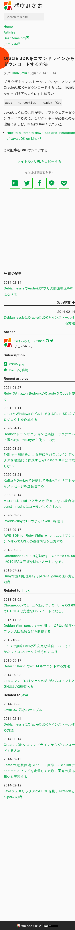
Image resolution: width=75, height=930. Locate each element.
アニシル (10, 43)
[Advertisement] (37, 228)
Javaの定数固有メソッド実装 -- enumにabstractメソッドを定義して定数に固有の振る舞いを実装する (39, 770)
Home (8, 26)
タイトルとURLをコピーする (39, 161)
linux (16, 72)
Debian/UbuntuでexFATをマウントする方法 (37, 666)
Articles (9, 32)
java (24, 72)
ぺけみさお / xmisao (29, 340)
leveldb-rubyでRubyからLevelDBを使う (34, 520)
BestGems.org (15, 38)
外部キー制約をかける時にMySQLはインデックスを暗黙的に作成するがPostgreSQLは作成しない (39, 460)
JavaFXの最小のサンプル (23, 709)
